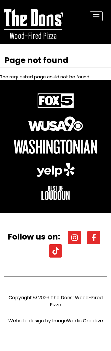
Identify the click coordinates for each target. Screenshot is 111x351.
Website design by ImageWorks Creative (55, 320)
